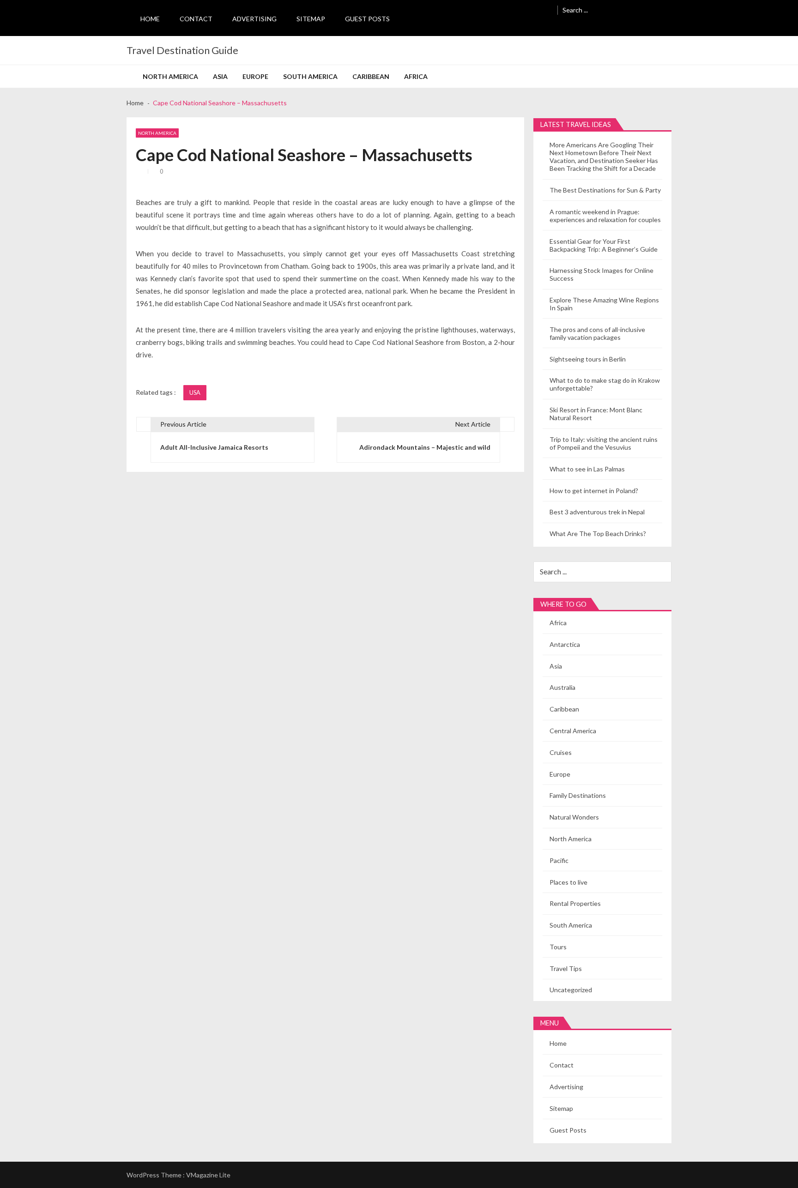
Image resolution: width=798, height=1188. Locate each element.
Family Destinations (578, 795)
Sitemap (310, 19)
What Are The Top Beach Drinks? (598, 533)
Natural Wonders (574, 817)
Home (150, 19)
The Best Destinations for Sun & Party (605, 190)
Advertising (254, 19)
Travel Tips (566, 968)
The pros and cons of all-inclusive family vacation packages (597, 333)
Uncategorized (571, 990)
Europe (255, 76)
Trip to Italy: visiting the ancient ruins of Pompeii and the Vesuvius (604, 443)
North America (170, 76)
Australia (562, 687)
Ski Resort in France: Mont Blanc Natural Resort (596, 414)
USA (194, 392)
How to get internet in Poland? (594, 490)
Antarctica (565, 644)
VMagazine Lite (208, 1175)
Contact (196, 19)
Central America (573, 731)
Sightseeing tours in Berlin (588, 359)
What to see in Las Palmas (587, 469)
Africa (416, 76)
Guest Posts (367, 19)
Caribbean (370, 76)
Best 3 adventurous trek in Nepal (597, 512)
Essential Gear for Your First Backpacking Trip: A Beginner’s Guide (604, 245)
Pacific (559, 860)
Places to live (568, 882)
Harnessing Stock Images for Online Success (601, 274)
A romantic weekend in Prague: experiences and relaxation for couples (605, 215)
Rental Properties (575, 903)
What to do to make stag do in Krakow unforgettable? (605, 384)
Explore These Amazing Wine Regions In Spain (604, 304)
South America (310, 76)
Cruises (561, 752)
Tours (558, 947)
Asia (220, 76)
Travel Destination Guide (182, 50)
